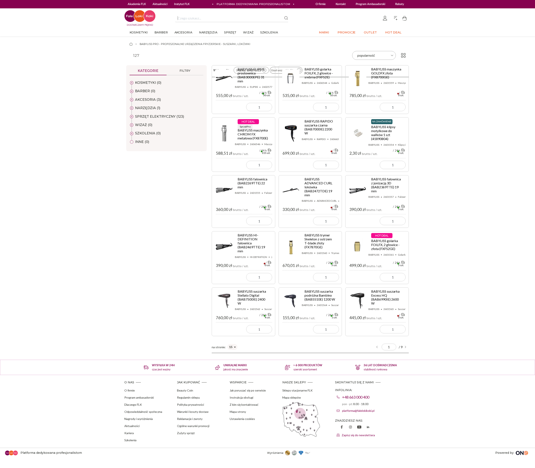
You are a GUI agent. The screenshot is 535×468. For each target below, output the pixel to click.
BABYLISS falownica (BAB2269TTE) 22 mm (252, 183)
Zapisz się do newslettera (358, 435)
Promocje (346, 32)
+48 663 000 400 (355, 397)
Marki (324, 32)
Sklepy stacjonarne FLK (297, 390)
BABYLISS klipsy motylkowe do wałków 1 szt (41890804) (383, 133)
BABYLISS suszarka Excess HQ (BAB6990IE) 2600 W (385, 297)
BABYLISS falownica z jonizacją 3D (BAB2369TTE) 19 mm (386, 185)
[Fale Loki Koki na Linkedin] (368, 427)
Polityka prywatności (190, 404)
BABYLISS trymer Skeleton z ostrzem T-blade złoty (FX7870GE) (318, 241)
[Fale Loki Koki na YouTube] (359, 427)
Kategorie (148, 71)
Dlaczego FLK (133, 404)
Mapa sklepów (291, 397)
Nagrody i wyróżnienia (138, 419)
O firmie (321, 4)
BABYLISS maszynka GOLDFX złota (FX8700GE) (386, 73)
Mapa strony (238, 411)
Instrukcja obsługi (241, 397)
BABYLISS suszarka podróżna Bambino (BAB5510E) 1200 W (319, 295)
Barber (161, 32)
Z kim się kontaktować (244, 404)
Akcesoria (183, 32)
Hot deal (393, 32)
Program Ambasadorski (370, 4)
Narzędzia (208, 32)
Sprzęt (230, 32)
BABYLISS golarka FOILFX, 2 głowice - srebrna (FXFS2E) (318, 73)
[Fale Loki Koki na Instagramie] (350, 427)
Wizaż (248, 32)
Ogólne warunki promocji (193, 426)
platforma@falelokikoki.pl (358, 410)
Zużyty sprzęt (186, 433)
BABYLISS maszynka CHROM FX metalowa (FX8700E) (253, 132)
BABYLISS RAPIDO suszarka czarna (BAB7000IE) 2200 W (318, 127)
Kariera (129, 433)
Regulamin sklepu (188, 397)
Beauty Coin (185, 390)
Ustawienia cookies (242, 419)
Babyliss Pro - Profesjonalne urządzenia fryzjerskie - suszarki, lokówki (195, 44)
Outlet (370, 32)
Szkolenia (269, 32)
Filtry (185, 71)
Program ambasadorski (139, 397)
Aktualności (132, 426)
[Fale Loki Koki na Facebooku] (342, 427)
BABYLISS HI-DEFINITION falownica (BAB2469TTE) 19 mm (251, 243)
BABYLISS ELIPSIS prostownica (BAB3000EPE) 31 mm (251, 75)
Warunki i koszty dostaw (193, 411)
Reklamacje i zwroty (190, 419)
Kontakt (340, 4)
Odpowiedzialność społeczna (143, 411)
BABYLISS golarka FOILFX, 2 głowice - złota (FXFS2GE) (385, 245)
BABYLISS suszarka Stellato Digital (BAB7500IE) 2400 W (252, 297)
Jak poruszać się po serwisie (248, 390)
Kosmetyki (139, 32)
